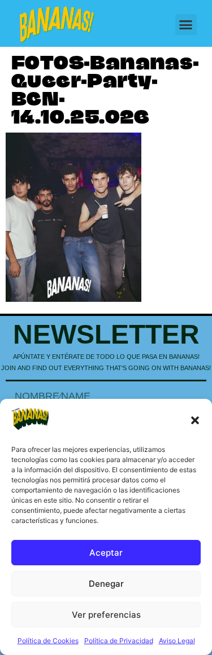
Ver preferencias (106, 614)
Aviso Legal (177, 640)
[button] (195, 420)
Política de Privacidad (118, 640)
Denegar (106, 583)
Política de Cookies (48, 640)
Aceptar (106, 552)
